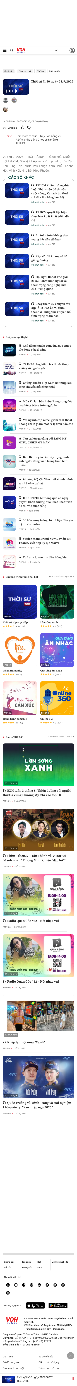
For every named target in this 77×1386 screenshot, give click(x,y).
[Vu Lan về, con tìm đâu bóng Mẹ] (9, 561)
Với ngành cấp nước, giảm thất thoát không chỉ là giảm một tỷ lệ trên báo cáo (46, 422)
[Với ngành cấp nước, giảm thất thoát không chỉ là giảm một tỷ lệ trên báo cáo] (9, 424)
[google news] (47, 1285)
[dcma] (55, 1285)
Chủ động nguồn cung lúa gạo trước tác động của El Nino (45, 347)
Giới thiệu (8, 1356)
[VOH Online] (21, 51)
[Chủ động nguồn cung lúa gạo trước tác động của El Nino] (9, 350)
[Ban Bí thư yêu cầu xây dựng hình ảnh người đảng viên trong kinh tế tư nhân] (9, 461)
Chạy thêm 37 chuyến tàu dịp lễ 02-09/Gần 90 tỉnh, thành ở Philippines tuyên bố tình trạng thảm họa (51, 310)
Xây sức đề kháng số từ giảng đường (49, 258)
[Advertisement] (38, 1181)
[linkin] (39, 1285)
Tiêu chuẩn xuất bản (49, 1368)
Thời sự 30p (54, 71)
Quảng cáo (9, 1262)
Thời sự (40, 71)
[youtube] (16, 1285)
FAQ (39, 1267)
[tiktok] (24, 1285)
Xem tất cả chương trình (60, 576)
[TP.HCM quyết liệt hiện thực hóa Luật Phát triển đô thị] (17, 217)
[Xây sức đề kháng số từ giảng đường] (17, 261)
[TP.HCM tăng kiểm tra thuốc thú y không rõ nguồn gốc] (9, 368)
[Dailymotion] (8, 1293)
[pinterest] (31, 1285)
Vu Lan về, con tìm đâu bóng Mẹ (45, 557)
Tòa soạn (26, 1262)
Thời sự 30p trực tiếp (15, 622)
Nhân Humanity (12, 670)
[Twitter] (63, 1285)
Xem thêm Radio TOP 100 (60, 736)
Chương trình (25, 71)
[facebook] (8, 1285)
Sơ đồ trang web (11, 1362)
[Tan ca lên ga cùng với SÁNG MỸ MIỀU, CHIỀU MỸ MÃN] (9, 442)
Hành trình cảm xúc (15, 719)
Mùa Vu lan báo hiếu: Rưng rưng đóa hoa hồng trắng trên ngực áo (46, 403)
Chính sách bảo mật (13, 1368)
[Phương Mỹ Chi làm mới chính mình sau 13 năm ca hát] (9, 483)
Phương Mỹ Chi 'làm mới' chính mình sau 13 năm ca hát (46, 481)
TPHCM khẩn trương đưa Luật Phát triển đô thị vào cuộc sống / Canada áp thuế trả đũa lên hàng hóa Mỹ (50, 191)
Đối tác (7, 1267)
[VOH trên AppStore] (35, 1305)
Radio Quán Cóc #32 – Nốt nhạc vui (33, 920)
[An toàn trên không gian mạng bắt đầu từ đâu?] (17, 240)
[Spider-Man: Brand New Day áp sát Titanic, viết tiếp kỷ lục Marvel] (9, 543)
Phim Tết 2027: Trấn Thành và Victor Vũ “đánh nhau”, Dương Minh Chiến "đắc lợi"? (34, 857)
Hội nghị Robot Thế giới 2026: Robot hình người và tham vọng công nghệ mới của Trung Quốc (49, 283)
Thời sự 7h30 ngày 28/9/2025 (35, 1377)
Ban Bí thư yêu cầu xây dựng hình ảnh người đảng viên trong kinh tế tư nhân (44, 461)
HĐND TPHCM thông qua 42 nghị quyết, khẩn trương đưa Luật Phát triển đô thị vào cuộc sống (45, 502)
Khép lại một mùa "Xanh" (26, 1042)
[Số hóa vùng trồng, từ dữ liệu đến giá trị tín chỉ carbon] (9, 524)
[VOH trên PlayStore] (58, 1305)
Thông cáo (27, 1267)
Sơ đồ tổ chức (45, 1356)
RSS (39, 1262)
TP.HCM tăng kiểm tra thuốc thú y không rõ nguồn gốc (44, 366)
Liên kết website (60, 1262)
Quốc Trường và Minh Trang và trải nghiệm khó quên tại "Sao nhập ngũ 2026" (37, 1104)
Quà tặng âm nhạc (51, 670)
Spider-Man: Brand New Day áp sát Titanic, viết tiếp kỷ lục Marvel (45, 541)
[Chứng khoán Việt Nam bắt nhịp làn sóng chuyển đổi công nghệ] (9, 387)
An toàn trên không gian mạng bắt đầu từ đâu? (50, 237)
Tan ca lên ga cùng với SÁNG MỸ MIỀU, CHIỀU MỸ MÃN (42, 440)
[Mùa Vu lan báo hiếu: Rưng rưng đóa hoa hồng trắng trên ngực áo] (9, 405)
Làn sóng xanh (49, 622)
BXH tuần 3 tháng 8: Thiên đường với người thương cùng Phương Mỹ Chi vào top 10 (37, 792)
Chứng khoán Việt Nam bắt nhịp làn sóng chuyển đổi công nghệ (45, 385)
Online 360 (46, 719)
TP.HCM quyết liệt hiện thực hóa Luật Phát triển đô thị (50, 216)
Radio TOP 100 (14, 737)
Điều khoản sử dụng (48, 1362)
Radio (10, 71)
